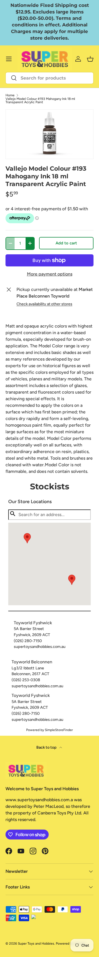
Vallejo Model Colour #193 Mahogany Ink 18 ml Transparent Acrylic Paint (40, 100)
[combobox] (49, 78)
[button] (72, 579)
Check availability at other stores (44, 304)
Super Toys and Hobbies (36, 943)
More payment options (49, 274)
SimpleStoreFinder (59, 730)
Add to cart (66, 243)
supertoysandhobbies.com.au (39, 646)
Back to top (46, 747)
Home (10, 95)
